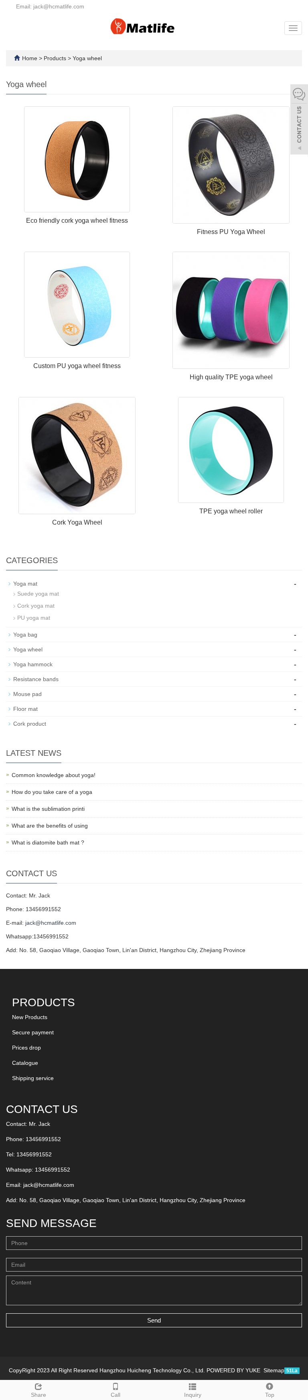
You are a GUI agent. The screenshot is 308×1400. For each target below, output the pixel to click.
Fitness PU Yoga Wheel (231, 231)
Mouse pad (27, 694)
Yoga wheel (86, 58)
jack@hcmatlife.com (50, 923)
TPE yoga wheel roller (231, 511)
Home (29, 58)
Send (154, 1320)
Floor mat (25, 709)
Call (115, 1395)
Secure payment (33, 1032)
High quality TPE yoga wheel (231, 377)
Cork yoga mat (36, 605)
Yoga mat (25, 583)
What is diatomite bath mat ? (48, 842)
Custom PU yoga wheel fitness (77, 365)
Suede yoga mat (38, 593)
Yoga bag (25, 634)
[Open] (299, 120)
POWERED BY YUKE (234, 1370)
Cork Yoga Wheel (77, 522)
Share (38, 1395)
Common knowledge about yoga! (53, 775)
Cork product (29, 723)
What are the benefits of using (50, 825)
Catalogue (25, 1063)
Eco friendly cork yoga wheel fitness (77, 220)
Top (269, 1395)
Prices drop (26, 1047)
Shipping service (33, 1078)
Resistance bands (36, 679)
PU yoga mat (33, 618)
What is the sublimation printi (48, 809)
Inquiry (192, 1395)
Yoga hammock (33, 664)
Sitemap (273, 1370)
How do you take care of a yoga (52, 792)
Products (56, 58)
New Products (29, 1017)
